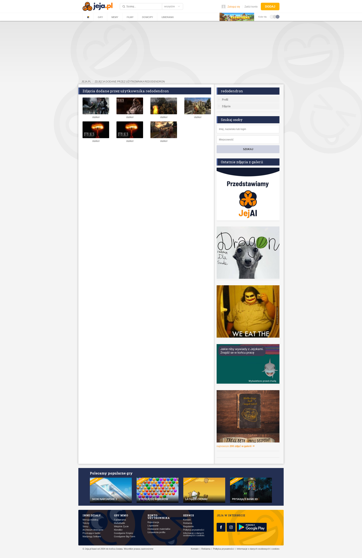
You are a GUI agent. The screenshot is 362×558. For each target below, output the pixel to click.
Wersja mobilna (90, 520)
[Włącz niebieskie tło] (277, 16)
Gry (100, 17)
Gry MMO (121, 515)
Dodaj (270, 6)
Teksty (86, 523)
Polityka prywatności (193, 530)
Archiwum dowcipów (93, 530)
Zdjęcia (226, 106)
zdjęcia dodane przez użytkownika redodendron (130, 81)
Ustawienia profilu (156, 532)
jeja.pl (86, 81)
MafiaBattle (119, 523)
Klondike (118, 530)
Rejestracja (153, 522)
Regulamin (188, 526)
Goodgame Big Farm (124, 536)
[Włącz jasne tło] (272, 16)
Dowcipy (147, 17)
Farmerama (120, 520)
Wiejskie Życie (121, 526)
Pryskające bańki (91, 533)
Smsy (85, 526)
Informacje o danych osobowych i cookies (193, 534)
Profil (225, 99)
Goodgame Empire (123, 533)
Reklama (187, 523)
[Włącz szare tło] (275, 16)
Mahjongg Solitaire (92, 536)
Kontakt (187, 520)
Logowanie (152, 526)
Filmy (130, 17)
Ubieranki (168, 17)
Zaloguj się (234, 6)
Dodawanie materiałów (158, 529)
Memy (114, 17)
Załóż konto (251, 6)
